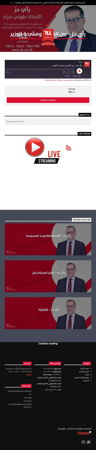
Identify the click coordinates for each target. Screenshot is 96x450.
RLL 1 (8, 251)
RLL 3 (72, 91)
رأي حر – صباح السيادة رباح (48, 272)
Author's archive (48, 100)
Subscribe (77, 76)
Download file (50, 80)
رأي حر (48, 27)
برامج (87, 374)
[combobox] (48, 121)
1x (68, 72)
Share (67, 76)
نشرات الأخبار (84, 368)
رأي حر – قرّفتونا (48, 309)
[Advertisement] (48, 186)
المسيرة (86, 380)
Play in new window (66, 80)
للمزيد (29, 374)
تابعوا (12, 2)
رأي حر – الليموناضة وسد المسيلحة (48, 235)
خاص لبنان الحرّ (84, 371)
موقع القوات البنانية (82, 377)
